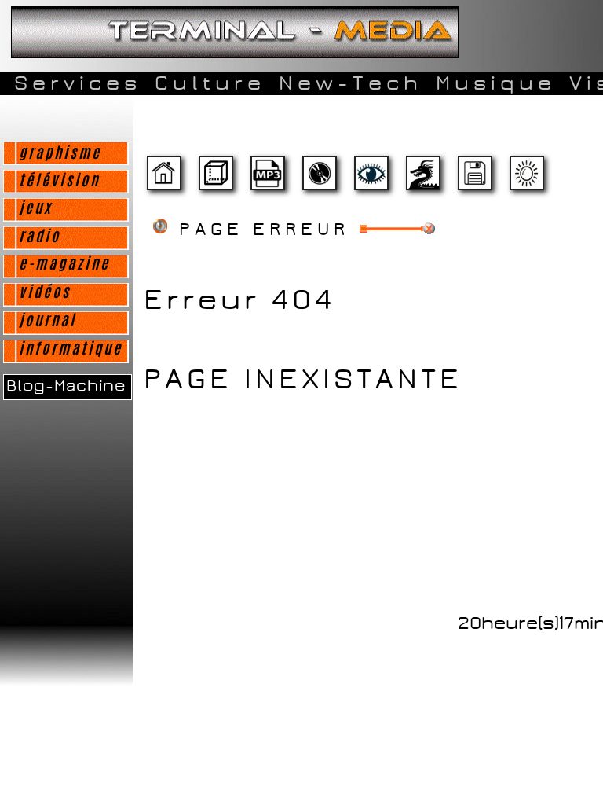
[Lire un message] (215, 179)
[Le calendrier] (267, 179)
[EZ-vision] (370, 179)
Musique (496, 83)
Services (77, 83)
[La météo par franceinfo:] (526, 179)
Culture (210, 83)
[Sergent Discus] (318, 179)
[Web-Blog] (474, 179)
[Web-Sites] (422, 179)
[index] (163, 179)
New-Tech (350, 83)
